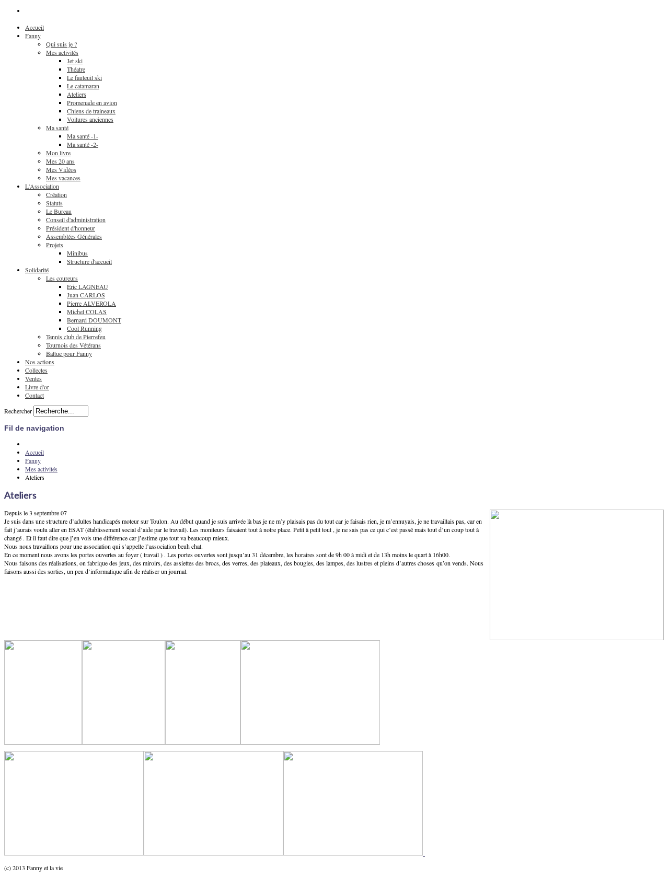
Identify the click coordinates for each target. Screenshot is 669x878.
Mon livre (58, 152)
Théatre (76, 69)
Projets (54, 244)
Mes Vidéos (61, 169)
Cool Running (84, 328)
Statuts (54, 203)
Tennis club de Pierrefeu (76, 336)
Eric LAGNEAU (87, 286)
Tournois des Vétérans (73, 345)
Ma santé (57, 127)
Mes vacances (63, 178)
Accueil (34, 27)
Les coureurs (62, 278)
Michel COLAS (87, 311)
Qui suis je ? (61, 44)
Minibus (77, 253)
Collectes (36, 370)
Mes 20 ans (60, 161)
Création (56, 194)
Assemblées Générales (74, 236)
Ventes (33, 378)
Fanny (33, 35)
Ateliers (76, 94)
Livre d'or (37, 387)
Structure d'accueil (89, 261)
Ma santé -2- (82, 144)
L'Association (42, 186)
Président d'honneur (70, 228)
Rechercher (18, 411)
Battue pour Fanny (69, 353)
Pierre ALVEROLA (91, 303)
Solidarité (37, 269)
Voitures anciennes (90, 119)
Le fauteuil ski (84, 77)
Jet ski (75, 60)
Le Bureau (59, 211)
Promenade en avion (92, 102)
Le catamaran (83, 86)
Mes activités (62, 52)
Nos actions (39, 361)
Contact (34, 395)
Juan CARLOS (86, 295)
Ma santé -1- (82, 136)
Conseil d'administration (76, 219)
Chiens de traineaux (91, 111)
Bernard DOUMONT (94, 320)
